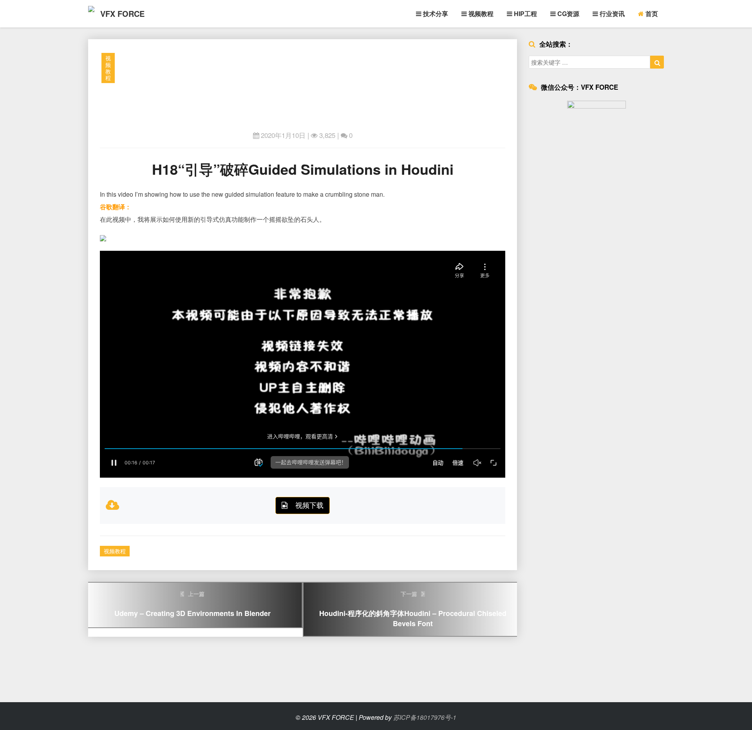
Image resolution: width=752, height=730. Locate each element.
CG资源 (567, 13)
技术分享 (434, 13)
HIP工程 (524, 13)
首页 (651, 13)
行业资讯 (611, 13)
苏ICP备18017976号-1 (424, 717)
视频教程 (480, 13)
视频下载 (309, 505)
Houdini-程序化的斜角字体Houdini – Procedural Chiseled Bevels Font (412, 609)
